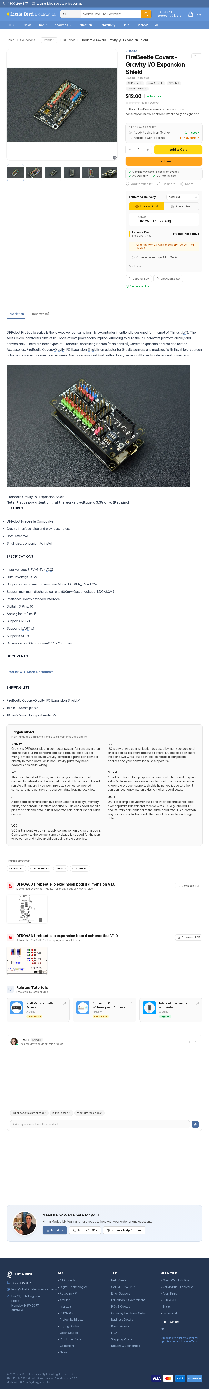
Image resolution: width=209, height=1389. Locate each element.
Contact (142, 25)
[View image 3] (53, 172)
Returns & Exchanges (125, 1345)
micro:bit (65, 1306)
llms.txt (167, 1306)
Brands (47, 40)
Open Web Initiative (176, 1280)
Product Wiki (16, 672)
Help (126, 25)
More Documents (40, 672)
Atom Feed (170, 1293)
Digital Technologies (74, 1287)
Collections (27, 40)
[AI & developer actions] (196, 56)
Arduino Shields (137, 88)
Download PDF (191, 885)
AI (156, 25)
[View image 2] (34, 172)
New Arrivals (155, 83)
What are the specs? (89, 1112)
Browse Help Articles (127, 1230)
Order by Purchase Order (128, 1313)
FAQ (114, 1332)
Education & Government (128, 1300)
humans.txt (170, 1313)
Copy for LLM (141, 278)
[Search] (146, 14)
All (14, 25)
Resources (60, 25)
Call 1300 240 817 (123, 1287)
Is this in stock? (61, 1112)
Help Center (119, 1280)
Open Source (69, 1332)
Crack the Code (70, 1339)
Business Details (122, 1319)
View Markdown (170, 278)
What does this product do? (29, 1112)
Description (15, 314)
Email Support (120, 1293)
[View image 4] (72, 172)
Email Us (57, 1230)
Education (85, 25)
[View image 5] (90, 172)
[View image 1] (15, 172)
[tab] (146, 206)
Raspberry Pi (68, 1293)
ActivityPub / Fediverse (178, 1287)
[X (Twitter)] (163, 1329)
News (27, 25)
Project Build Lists (71, 1319)
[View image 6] (109, 172)
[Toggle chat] (196, 1042)
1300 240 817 (87, 1230)
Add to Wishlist (142, 184)
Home (10, 40)
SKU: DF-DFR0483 (137, 77)
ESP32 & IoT (68, 1313)
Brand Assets (120, 1326)
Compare (168, 184)
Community (107, 25)
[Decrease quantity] (130, 149)
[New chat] (189, 1042)
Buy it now (164, 161)
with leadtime (156, 137)
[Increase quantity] (147, 149)
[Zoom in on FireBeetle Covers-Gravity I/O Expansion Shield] (62, 104)
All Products (135, 83)
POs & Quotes (120, 1306)
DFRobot (69, 40)
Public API (169, 1300)
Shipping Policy (121, 1339)
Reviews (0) (40, 314)
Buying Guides (69, 1326)
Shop (41, 25)
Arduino (65, 1300)
